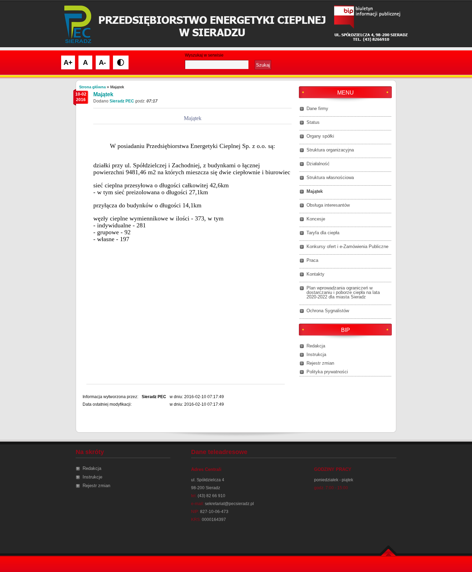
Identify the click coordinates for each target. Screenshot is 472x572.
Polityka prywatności (327, 371)
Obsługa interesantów (328, 205)
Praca (312, 260)
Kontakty (315, 274)
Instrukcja (316, 354)
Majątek (314, 191)
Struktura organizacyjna (330, 150)
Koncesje (315, 219)
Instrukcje (92, 477)
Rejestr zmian (320, 363)
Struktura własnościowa (330, 177)
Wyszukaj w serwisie (204, 55)
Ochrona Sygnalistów (327, 310)
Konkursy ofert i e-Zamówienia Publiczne (347, 246)
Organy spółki (320, 136)
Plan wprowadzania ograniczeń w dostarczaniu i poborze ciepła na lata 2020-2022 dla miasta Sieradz (343, 292)
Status (313, 122)
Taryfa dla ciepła (322, 232)
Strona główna (92, 87)
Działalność (318, 163)
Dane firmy (317, 108)
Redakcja (315, 346)
